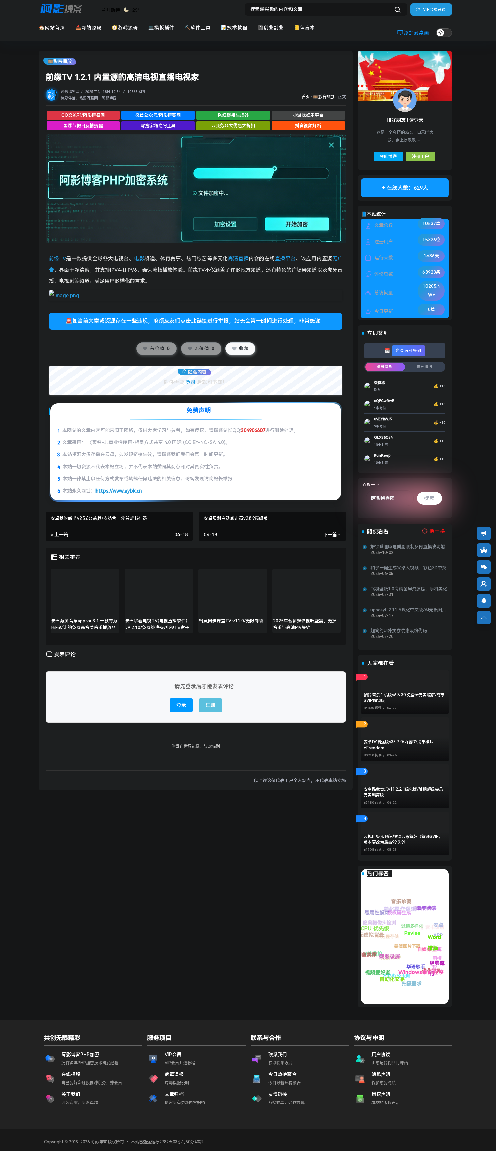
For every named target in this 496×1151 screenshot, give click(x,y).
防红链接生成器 (233, 115)
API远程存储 (422, 974)
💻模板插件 (161, 27)
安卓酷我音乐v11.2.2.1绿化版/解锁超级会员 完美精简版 (403, 792)
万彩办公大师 (368, 956)
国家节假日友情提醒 (83, 125)
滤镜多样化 (432, 942)
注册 (210, 705)
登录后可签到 (408, 350)
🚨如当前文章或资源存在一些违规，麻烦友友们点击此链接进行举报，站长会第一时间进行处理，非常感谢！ (195, 321)
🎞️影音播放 (59, 61)
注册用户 (420, 156)
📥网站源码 (88, 27)
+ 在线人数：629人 (405, 188)
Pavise (404, 932)
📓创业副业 (270, 27)
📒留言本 (304, 27)
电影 (139, 259)
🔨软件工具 (198, 27)
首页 (306, 96)
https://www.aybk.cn (118, 491)
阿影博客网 (70, 92)
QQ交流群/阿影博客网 (83, 115)
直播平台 (285, 259)
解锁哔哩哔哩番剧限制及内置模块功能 (407, 546)
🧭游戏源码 (125, 27)
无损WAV (391, 969)
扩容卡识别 (429, 911)
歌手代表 (427, 923)
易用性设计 (429, 965)
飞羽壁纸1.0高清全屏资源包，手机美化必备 (408, 589)
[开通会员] (484, 550)
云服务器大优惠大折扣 (233, 125)
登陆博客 (388, 156)
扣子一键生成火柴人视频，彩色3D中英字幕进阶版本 (408, 568)
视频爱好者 (375, 970)
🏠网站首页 (52, 27)
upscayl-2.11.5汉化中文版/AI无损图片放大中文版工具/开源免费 (408, 610)
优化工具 (375, 914)
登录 (191, 382)
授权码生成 (438, 963)
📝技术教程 (234, 27)
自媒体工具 (404, 913)
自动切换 (438, 930)
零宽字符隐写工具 (158, 125)
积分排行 (425, 367)
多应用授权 (400, 901)
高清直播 (238, 259)
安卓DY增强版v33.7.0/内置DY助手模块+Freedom (399, 745)
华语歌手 (378, 933)
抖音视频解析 (308, 125)
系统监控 (395, 983)
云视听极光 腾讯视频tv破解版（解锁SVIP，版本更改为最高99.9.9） (403, 839)
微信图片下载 (410, 946)
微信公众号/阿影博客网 (158, 115)
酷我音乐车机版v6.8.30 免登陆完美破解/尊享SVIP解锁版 (404, 698)
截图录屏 (389, 947)
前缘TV (57, 259)
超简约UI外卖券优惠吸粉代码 (398, 630)
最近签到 (385, 367)
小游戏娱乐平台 (308, 115)
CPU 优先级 (408, 959)
